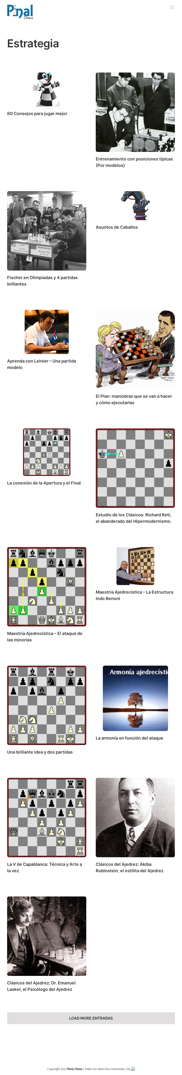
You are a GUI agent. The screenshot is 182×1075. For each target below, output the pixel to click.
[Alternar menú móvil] (172, 7)
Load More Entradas (91, 1018)
